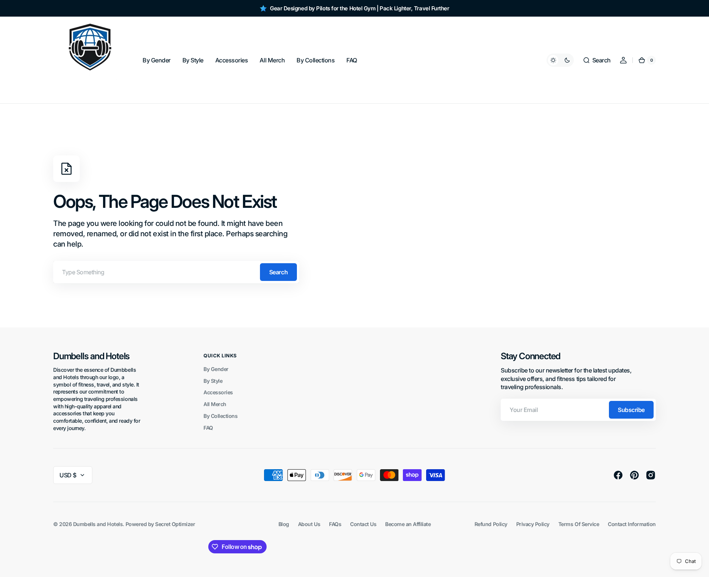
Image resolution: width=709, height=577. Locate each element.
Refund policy (491, 524)
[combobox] (176, 272)
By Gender (216, 369)
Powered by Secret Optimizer (160, 524)
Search (278, 272)
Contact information (632, 524)
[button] (597, 60)
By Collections (220, 416)
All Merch (214, 404)
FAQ (208, 428)
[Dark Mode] (560, 60)
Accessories (218, 392)
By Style (212, 381)
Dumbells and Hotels (98, 524)
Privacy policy (532, 524)
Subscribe (631, 409)
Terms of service (578, 524)
